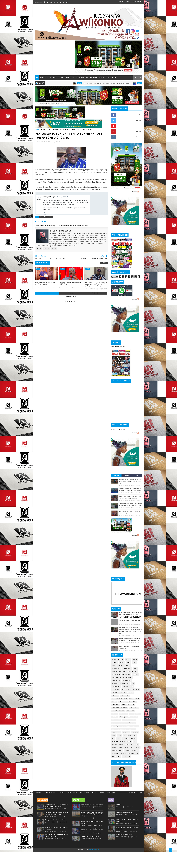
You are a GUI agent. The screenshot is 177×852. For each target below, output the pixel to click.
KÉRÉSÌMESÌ (131, 723)
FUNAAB (114, 702)
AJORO (135, 668)
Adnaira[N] (97, 120)
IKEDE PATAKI (111, 792)
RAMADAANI (115, 753)
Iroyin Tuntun (72, 792)
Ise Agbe (114, 662)
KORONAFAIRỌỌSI (132, 726)
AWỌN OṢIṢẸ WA (84, 792)
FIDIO (127, 695)
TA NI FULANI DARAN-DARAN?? (124, 835)
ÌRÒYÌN (60, 77)
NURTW (119, 738)
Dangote (125, 686)
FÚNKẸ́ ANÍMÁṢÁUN (82, 77)
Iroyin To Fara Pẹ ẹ (42, 263)
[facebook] (44, 2)
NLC (113, 738)
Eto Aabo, (59, 142)
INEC (128, 711)
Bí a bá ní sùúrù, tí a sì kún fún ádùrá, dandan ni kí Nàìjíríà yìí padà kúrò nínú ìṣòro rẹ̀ (92, 814)
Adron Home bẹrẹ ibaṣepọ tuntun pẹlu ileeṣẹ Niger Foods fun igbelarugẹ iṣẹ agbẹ (56, 83)
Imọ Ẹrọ (114, 711)
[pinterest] (57, 2)
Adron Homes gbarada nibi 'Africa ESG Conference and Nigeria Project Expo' (115, 83)
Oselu (49, 129)
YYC (129, 756)
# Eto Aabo (43, 217)
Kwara (129, 662)
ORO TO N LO (135, 744)
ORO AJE (114, 744)
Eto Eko (127, 659)
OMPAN (129, 741)
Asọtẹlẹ (135, 674)
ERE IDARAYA (125, 689)
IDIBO (123, 705)
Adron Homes (116, 668)
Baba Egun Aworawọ (118, 683)
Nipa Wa (38, 792)
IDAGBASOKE (115, 705)
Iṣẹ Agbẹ (122, 717)
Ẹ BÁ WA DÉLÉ (137, 2)
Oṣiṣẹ (114, 665)
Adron (89, 83)
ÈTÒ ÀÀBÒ (93, 77)
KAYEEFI (122, 662)
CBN (133, 683)
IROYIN (37, 268)
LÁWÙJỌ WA (70, 77)
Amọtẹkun (122, 671)
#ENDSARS (121, 665)
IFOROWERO (115, 708)
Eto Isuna (115, 695)
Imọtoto (122, 711)
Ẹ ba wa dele (61, 792)
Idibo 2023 (130, 705)
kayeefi (132, 720)
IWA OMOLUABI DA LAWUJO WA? (124, 812)
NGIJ (135, 735)
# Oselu (50, 217)
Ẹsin (137, 689)
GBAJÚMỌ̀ (127, 475)
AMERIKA (114, 671)
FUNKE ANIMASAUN (124, 702)
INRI (133, 711)
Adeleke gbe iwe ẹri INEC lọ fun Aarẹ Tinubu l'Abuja (45, 283)
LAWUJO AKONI (116, 732)
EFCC (131, 686)
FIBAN (122, 695)
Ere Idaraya (115, 689)
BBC (128, 683)
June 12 (134, 717)
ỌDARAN (125, 738)
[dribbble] (63, 2)
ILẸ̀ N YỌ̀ (118, 805)
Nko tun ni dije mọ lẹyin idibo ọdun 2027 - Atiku (70, 283)
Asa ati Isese (116, 674)
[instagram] (51, 2)
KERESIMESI (122, 723)
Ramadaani (135, 750)
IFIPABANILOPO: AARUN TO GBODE (90, 836)
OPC (135, 741)
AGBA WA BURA (127, 668)
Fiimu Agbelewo (117, 698)
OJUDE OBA (133, 738)
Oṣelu (135, 662)
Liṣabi (119, 735)
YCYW (124, 756)
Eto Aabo (43, 129)
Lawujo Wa (126, 732)
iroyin (132, 714)
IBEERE (134, 702)
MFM (125, 735)
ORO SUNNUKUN (124, 744)
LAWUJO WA (135, 732)
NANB (130, 735)
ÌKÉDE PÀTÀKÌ (111, 77)
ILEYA (136, 708)
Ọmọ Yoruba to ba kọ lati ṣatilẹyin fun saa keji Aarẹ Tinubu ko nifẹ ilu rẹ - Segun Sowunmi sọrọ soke (95, 284)
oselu (114, 747)
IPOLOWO (114, 714)
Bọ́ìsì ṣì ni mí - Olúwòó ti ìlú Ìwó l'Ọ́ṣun (56, 820)
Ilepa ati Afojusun (49, 792)
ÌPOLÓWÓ (53, 77)
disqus (71, 293)
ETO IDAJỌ (130, 692)
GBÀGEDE (120, 2)
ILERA (131, 708)
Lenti (113, 735)
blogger (46, 293)
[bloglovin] (60, 2)
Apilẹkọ (120, 659)
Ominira (122, 741)
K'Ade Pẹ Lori (116, 720)
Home (37, 129)
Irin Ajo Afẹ (123, 714)
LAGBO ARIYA (131, 729)
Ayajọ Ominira (127, 677)
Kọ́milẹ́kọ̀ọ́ (115, 726)
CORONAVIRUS (116, 686)
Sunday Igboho (133, 753)
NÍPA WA (128, 2)
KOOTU (123, 726)
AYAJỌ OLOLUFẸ (116, 677)
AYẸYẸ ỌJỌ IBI (127, 680)
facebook (95, 293)
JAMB (128, 717)
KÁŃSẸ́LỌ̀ (102, 77)
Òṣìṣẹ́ (138, 747)
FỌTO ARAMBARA (134, 698)
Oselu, (64, 142)
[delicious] (67, 2)
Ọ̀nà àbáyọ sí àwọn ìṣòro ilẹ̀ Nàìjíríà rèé (92, 805)
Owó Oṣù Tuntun (117, 750)
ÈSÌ (137, 475)
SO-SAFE (123, 753)
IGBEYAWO (124, 708)
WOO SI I (104, 262)
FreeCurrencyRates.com (118, 346)
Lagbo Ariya (122, 729)
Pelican (127, 750)
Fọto (125, 698)
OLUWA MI (115, 741)
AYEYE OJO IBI (116, 680)
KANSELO (125, 720)
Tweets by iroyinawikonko (119, 429)
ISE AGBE (114, 717)
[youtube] (54, 2)
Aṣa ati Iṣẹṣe (126, 674)
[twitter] (47, 2)
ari (136, 671)
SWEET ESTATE (116, 756)
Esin (132, 689)
